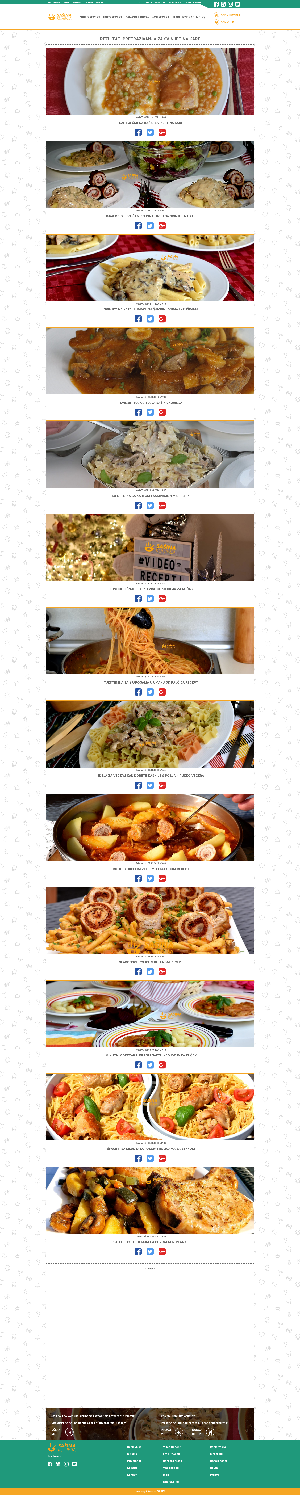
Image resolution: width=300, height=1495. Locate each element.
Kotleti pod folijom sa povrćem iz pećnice (151, 1242)
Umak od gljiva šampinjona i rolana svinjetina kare (151, 216)
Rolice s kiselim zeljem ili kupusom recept (151, 869)
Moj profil (160, 2)
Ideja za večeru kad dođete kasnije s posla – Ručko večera (151, 776)
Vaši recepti (161, 17)
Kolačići (90, 2)
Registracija (145, 2)
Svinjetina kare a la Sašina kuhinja (151, 403)
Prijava (197, 2)
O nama (65, 2)
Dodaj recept (175, 2)
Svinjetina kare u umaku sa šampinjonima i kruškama (151, 309)
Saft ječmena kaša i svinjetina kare (151, 123)
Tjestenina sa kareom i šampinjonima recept (151, 496)
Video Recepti (90, 17)
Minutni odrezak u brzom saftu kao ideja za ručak (151, 1055)
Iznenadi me (191, 17)
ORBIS (161, 1491)
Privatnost (77, 2)
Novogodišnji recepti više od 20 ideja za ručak (151, 589)
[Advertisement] (150, 1339)
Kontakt (100, 2)
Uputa (188, 2)
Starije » (150, 1268)
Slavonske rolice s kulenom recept (151, 962)
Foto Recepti (113, 17)
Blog (176, 17)
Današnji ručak (137, 17)
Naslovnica (54, 2)
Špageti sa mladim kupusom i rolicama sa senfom (151, 1149)
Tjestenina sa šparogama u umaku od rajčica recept (151, 682)
